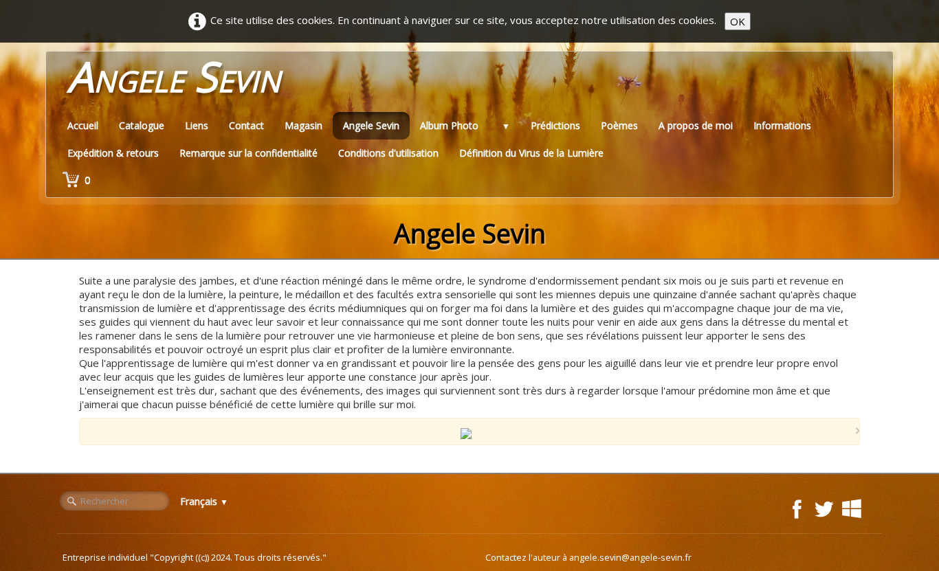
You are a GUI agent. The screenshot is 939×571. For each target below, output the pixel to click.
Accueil (82, 125)
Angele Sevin (371, 125)
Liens (196, 125)
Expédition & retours (113, 152)
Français (204, 501)
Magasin (303, 125)
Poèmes (619, 125)
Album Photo (449, 125)
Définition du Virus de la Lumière (531, 152)
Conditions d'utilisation (388, 152)
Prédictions (555, 125)
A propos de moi (696, 125)
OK (737, 21)
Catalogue (141, 125)
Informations (782, 125)
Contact (246, 125)
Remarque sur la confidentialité (248, 152)
